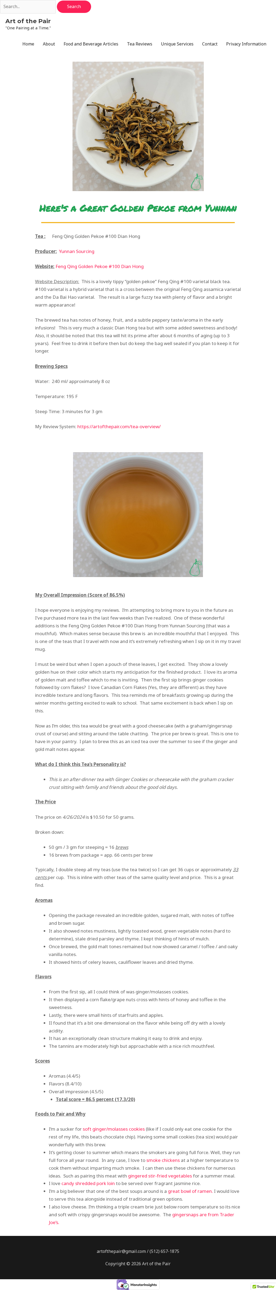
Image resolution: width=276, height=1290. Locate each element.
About (49, 44)
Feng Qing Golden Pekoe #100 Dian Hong (100, 266)
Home (28, 44)
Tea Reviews (139, 44)
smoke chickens (163, 1160)
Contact (210, 44)
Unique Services (177, 44)
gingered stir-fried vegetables (160, 1176)
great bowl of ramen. (191, 1191)
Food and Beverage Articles (91, 44)
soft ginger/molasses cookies (114, 1129)
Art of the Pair (28, 21)
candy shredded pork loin (88, 1183)
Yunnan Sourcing (76, 251)
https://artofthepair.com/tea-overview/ (119, 426)
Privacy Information (246, 44)
